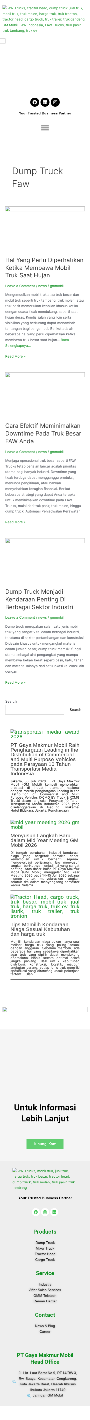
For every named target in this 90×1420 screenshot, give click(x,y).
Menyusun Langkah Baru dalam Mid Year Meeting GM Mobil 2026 (44, 840)
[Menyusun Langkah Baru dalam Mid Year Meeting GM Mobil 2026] (45, 824)
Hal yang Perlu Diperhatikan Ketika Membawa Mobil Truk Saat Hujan (44, 267)
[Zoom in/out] (6, 1410)
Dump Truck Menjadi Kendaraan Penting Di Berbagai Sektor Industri (39, 599)
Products (45, 1232)
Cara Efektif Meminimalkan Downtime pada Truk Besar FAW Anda (43, 433)
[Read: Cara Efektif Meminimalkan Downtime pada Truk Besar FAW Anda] (45, 394)
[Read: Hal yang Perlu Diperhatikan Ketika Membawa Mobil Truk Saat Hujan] (45, 229)
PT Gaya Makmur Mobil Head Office (45, 1358)
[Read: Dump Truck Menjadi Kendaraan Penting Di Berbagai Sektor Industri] (45, 560)
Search (11, 701)
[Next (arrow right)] (19, 1417)
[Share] (32, 1410)
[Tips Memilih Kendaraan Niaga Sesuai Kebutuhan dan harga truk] (45, 906)
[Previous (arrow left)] (6, 1417)
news (42, 286)
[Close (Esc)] (45, 1410)
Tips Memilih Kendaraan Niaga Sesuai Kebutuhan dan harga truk (40, 929)
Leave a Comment (20, 286)
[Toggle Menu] (45, 127)
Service (45, 1273)
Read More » (15, 356)
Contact (45, 1315)
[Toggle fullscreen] (19, 1410)
